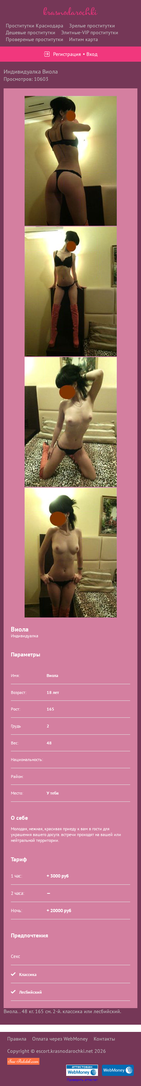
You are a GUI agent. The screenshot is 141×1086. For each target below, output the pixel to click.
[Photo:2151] (71, 422)
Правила (16, 1039)
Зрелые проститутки (92, 25)
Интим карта (83, 39)
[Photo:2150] (71, 291)
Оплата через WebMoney (60, 1039)
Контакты (104, 1039)
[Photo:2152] (71, 552)
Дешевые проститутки (30, 32)
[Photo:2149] (71, 161)
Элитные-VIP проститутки (89, 32)
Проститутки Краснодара (34, 25)
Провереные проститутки (34, 39)
